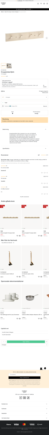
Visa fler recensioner (24, 196)
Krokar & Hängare (15, 11)
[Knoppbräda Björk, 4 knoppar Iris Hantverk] (24, 37)
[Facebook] (21, 397)
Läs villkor (24, 385)
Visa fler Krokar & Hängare (7, 332)
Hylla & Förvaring (8, 11)
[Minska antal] (2, 341)
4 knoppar (4, 344)
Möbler (2, 11)
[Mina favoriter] (41, 3)
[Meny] (47, 3)
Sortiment (4, 408)
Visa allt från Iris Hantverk (7, 242)
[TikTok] (28, 397)
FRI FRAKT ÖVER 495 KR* (25, 0)
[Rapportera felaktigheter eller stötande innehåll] (47, 173)
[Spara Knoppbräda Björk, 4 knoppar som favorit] (46, 341)
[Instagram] (24, 397)
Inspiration (4, 413)
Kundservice (5, 404)
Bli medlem (45, 86)
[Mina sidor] (38, 3)
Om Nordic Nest (5, 418)
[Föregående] (2, 38)
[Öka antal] (5, 341)
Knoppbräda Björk (22, 11)
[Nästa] (46, 38)
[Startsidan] (3, 4)
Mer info (45, 106)
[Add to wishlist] (17, 236)
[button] (4, 76)
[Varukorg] (44, 3)
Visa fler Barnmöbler (6, 334)
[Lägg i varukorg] (19, 235)
